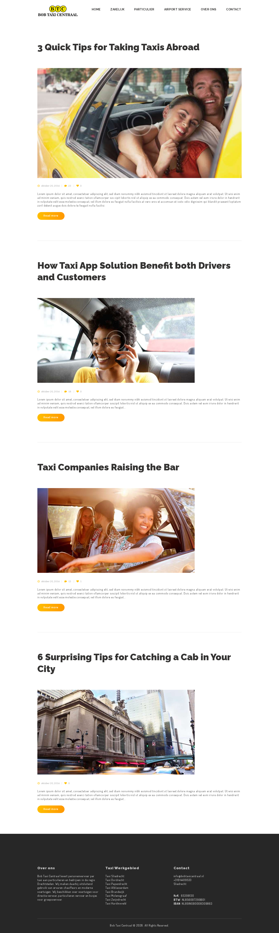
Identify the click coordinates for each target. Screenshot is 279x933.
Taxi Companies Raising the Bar (108, 467)
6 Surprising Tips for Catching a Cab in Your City (134, 663)
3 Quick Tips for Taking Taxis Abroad (118, 47)
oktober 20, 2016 (50, 185)
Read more (51, 215)
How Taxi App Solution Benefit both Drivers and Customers (134, 271)
